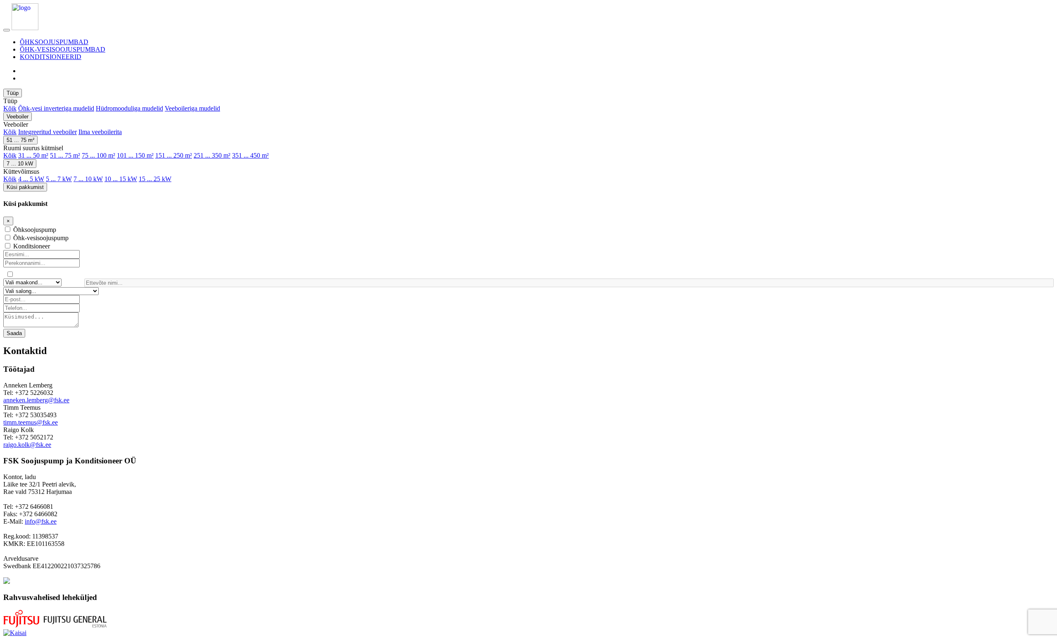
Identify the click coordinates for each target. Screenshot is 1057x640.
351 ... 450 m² (250, 155)
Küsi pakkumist (25, 187)
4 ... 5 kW (31, 178)
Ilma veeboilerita (100, 131)
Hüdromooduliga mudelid (129, 108)
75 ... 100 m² (98, 155)
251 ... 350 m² (212, 155)
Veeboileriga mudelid (192, 108)
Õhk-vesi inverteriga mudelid (56, 108)
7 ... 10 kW (20, 164)
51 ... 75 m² (20, 140)
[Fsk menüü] (6, 30)
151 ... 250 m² (173, 155)
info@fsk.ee (41, 521)
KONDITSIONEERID (50, 56)
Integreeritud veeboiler (47, 131)
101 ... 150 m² (135, 155)
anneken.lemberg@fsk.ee (36, 400)
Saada (14, 333)
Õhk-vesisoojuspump (41, 237)
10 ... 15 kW (120, 178)
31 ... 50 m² (33, 155)
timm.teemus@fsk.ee (30, 422)
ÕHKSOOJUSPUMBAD (54, 41)
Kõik (10, 108)
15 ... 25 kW (155, 178)
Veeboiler (17, 116)
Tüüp (13, 93)
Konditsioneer (31, 246)
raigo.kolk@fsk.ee (27, 444)
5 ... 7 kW (59, 178)
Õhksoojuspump (34, 229)
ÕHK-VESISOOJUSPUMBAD (62, 49)
